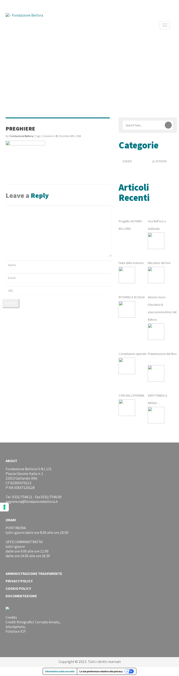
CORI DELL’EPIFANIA (131, 396)
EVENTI (127, 161)
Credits (11, 617)
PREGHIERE (20, 128)
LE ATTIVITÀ (159, 161)
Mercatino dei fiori (159, 263)
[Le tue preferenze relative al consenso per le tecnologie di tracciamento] (4, 507)
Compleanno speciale (132, 354)
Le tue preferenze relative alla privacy (101, 671)
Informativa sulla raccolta (60, 671)
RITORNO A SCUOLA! (132, 297)
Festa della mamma (131, 263)
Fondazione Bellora (21, 136)
